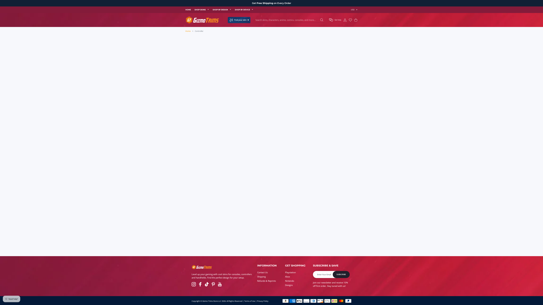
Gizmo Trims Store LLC (211, 301)
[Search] (322, 20)
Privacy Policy (262, 301)
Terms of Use (249, 301)
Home (188, 31)
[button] (335, 20)
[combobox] (290, 20)
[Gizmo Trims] (202, 20)
